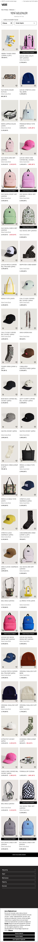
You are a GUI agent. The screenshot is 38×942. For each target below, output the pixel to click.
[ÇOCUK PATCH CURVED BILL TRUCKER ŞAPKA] (9, 251)
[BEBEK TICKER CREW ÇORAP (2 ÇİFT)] (10, 40)
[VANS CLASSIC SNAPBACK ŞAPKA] (9, 554)
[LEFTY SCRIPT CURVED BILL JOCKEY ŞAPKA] (28, 386)
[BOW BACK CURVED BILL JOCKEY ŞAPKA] (9, 386)
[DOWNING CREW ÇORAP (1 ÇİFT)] (28, 726)
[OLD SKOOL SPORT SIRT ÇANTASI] (9, 179)
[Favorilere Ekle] (17, 49)
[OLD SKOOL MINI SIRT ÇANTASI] (9, 145)
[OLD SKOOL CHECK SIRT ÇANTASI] (28, 179)
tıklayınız (10, 930)
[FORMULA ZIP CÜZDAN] (28, 758)
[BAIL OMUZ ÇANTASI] (9, 588)
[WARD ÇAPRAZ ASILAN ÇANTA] (9, 111)
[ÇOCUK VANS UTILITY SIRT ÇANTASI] (28, 40)
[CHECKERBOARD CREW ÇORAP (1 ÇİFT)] (28, 520)
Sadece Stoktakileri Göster (10, 19)
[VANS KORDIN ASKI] (28, 319)
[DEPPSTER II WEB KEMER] (28, 251)
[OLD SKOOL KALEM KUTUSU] (9, 77)
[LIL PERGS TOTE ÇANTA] (28, 588)
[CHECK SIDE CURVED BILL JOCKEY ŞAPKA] (9, 758)
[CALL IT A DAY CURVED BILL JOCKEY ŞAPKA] (28, 285)
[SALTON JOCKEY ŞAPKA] (9, 418)
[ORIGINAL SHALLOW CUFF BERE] (28, 658)
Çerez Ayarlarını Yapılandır (19, 939)
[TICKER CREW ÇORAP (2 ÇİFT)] (9, 353)
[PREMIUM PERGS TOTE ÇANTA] (28, 111)
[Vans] (4, 5)
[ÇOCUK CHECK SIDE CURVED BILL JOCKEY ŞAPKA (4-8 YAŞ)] (28, 145)
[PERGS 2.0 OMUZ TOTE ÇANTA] (28, 452)
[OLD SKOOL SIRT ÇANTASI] (28, 215)
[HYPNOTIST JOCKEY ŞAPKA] (9, 726)
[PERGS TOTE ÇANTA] (9, 285)
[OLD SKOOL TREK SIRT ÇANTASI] (28, 790)
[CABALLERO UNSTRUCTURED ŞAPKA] (28, 353)
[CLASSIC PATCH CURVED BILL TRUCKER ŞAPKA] (9, 658)
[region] (19, 925)
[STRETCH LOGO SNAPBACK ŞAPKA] (28, 486)
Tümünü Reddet (19, 936)
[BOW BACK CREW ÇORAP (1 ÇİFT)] (9, 452)
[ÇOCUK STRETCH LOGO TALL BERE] (28, 77)
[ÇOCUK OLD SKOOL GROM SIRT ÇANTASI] (9, 622)
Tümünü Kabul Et (19, 933)
